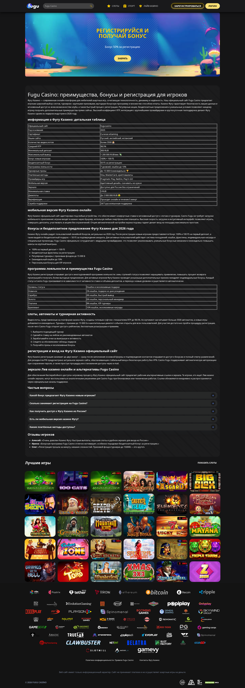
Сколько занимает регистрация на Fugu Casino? (58, 403)
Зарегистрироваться (187, 6)
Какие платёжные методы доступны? (52, 426)
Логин (212, 6)
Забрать (122, 58)
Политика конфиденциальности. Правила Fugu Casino (109, 660)
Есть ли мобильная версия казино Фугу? (54, 419)
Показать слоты (207, 462)
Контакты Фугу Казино (149, 660)
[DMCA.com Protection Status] (212, 682)
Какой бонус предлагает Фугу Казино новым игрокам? (63, 395)
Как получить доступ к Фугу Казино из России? (58, 411)
